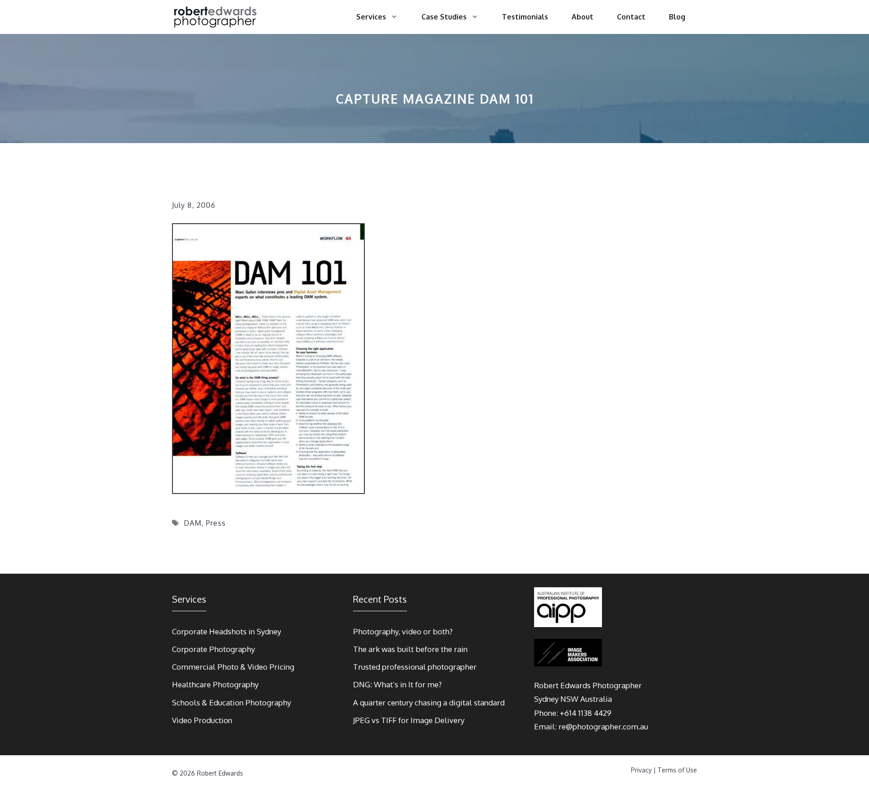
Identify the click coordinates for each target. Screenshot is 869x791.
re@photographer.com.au (603, 726)
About (582, 16)
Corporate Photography (213, 649)
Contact (631, 16)
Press (216, 522)
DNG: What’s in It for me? (397, 684)
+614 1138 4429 (585, 713)
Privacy (641, 770)
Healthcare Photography (215, 684)
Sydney (546, 699)
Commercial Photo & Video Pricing (233, 666)
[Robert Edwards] (215, 17)
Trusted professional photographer (415, 666)
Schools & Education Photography (231, 702)
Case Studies (444, 16)
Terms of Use (677, 770)
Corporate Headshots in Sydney (226, 631)
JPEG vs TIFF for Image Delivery (408, 720)
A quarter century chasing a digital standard (429, 702)
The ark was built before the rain (410, 649)
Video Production (202, 720)
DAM (192, 522)
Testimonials (525, 16)
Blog (677, 16)
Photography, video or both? (403, 631)
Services (371, 16)
